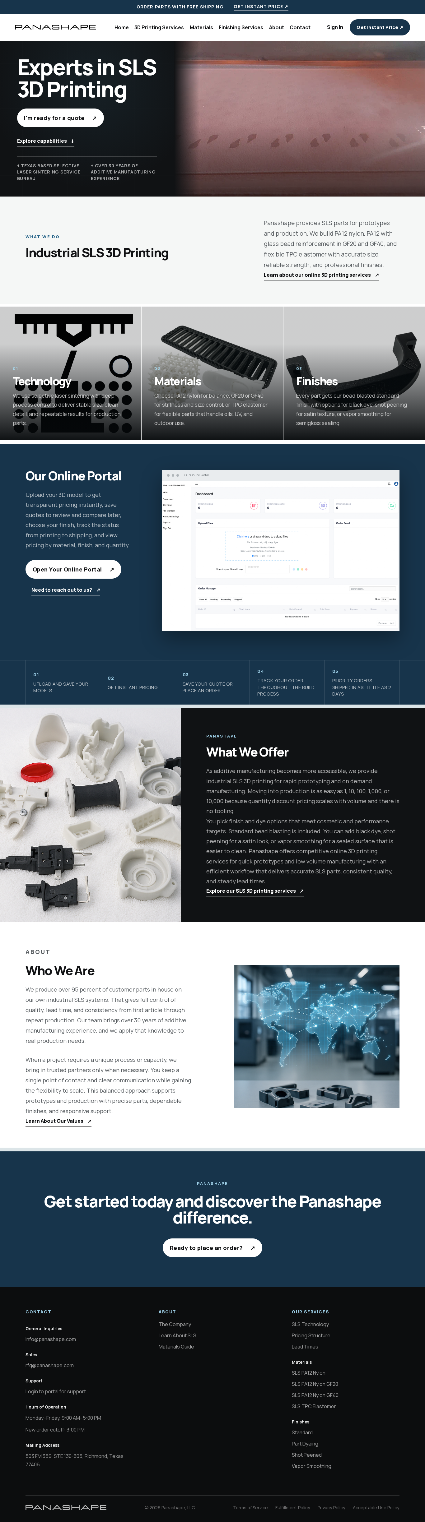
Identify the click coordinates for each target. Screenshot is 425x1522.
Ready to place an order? (212, 1247)
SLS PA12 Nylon (308, 1372)
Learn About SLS (177, 1335)
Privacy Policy (331, 1507)
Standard (302, 1432)
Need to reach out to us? (65, 589)
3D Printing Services (159, 27)
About (276, 27)
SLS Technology (310, 1324)
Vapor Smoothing (311, 1466)
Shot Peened (307, 1454)
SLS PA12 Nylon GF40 (315, 1395)
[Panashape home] (55, 27)
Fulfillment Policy (292, 1507)
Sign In (335, 27)
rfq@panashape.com (50, 1365)
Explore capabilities (46, 140)
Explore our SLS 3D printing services (255, 890)
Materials (201, 27)
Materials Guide (176, 1346)
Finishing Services (241, 27)
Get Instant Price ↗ (261, 6)
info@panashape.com (51, 1339)
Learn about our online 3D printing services (321, 274)
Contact (300, 27)
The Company (175, 1324)
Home (121, 27)
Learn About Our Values (58, 1120)
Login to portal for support (56, 1391)
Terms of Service (250, 1507)
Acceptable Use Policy (376, 1507)
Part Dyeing (305, 1443)
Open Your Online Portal (73, 569)
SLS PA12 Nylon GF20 (315, 1384)
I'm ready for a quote (60, 118)
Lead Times (305, 1346)
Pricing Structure (311, 1335)
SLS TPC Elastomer (314, 1406)
